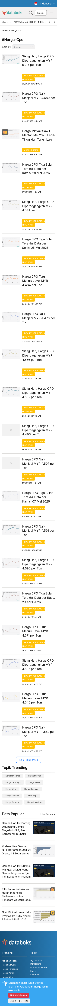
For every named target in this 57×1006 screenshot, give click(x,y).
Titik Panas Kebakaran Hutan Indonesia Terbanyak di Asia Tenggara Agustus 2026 (16, 894)
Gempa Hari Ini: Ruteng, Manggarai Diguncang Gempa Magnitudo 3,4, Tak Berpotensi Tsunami (16, 871)
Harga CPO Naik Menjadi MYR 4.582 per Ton (38, 732)
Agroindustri (31, 150)
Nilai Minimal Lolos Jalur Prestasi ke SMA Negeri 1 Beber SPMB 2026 (16, 916)
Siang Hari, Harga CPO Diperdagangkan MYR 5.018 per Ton (38, 61)
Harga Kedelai (12, 796)
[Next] (54, 22)
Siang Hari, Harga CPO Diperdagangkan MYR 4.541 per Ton (38, 206)
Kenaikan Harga (13, 776)
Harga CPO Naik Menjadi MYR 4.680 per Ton (38, 98)
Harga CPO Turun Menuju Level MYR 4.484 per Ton (35, 281)
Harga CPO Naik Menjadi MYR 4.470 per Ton (38, 318)
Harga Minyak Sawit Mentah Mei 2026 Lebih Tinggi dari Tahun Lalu (38, 135)
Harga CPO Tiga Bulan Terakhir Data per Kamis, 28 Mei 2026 (37, 169)
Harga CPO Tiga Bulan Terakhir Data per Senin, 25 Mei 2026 (37, 243)
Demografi (35, 963)
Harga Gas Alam (31, 789)
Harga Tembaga (13, 782)
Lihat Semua (47, 814)
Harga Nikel (11, 789)
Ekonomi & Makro (39, 967)
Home (5, 30)
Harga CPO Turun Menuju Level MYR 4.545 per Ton (35, 698)
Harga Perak (34, 782)
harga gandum (12, 802)
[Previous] (49, 22)
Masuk (40, 12)
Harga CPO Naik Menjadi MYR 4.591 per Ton (38, 531)
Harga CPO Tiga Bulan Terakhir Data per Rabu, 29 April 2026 (38, 598)
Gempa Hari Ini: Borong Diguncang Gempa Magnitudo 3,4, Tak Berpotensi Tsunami (16, 828)
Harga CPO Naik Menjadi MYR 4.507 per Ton (38, 464)
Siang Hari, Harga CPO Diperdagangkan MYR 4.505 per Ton (38, 665)
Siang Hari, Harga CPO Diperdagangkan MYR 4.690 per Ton (38, 564)
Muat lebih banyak (28, 759)
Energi (33, 971)
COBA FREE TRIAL (19, 1001)
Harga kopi (32, 796)
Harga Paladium (34, 802)
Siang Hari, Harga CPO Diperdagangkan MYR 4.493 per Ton (38, 430)
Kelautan (34, 974)
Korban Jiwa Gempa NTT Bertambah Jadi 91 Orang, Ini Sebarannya (16, 850)
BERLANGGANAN (18, 995)
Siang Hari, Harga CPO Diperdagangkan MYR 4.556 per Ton (38, 355)
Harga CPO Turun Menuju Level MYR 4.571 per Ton (35, 631)
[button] (44, 3)
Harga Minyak (34, 776)
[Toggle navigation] (51, 13)
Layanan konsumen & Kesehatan (33, 77)
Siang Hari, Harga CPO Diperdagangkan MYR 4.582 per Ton (38, 393)
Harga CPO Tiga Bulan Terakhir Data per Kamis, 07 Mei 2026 (37, 497)
